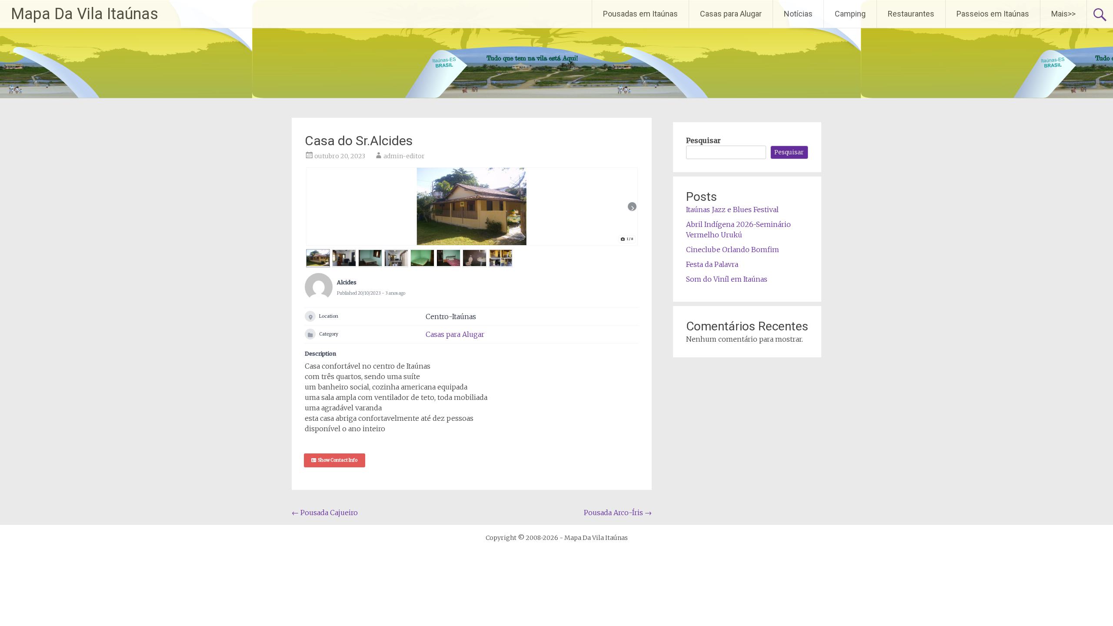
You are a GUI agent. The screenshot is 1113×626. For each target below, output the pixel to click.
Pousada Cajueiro (325, 512)
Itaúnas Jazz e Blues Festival (732, 209)
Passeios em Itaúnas (992, 13)
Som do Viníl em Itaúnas (726, 279)
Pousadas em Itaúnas (640, 13)
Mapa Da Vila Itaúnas (84, 14)
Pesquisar (703, 140)
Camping (850, 13)
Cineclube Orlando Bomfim (732, 249)
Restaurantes (911, 13)
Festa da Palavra (712, 264)
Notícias (798, 13)
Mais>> (1063, 13)
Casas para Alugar (731, 13)
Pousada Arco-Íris (618, 512)
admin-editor (404, 156)
